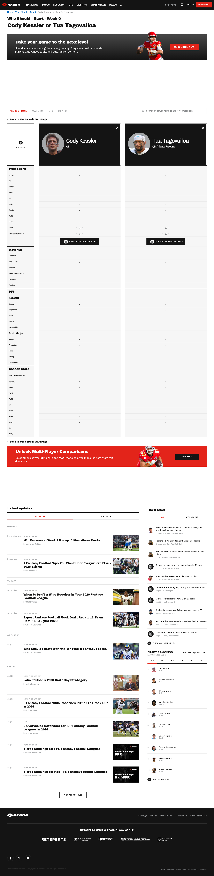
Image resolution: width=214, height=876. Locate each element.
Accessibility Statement (197, 870)
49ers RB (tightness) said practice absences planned (179, 528)
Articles (40, 517)
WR (172, 661)
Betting (82, 5)
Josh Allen (164, 668)
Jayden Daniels (166, 702)
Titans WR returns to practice (177, 632)
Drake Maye (165, 691)
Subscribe (204, 5)
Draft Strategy (32, 676)
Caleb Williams (166, 769)
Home (10, 12)
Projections (18, 111)
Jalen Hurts (164, 713)
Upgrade (187, 457)
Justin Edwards (33, 625)
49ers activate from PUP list (176, 576)
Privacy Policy (181, 870)
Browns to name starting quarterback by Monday (179, 565)
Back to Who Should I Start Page (28, 119)
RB (162, 661)
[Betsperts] (54, 840)
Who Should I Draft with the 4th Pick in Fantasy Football (65, 648)
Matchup (38, 111)
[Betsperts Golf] (165, 840)
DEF (202, 661)
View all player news (164, 643)
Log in (190, 5)
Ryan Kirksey (32, 710)
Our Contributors (198, 816)
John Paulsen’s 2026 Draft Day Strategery (55, 680)
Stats (62, 111)
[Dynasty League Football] (135, 840)
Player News (166, 816)
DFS (51, 111)
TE (182, 661)
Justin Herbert (166, 736)
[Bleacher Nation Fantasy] (82, 840)
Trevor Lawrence (167, 747)
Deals (113, 5)
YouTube (28, 858)
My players (192, 517)
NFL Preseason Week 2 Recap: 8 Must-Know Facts (61, 540)
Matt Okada (31, 570)
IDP (25, 722)
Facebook (10, 858)
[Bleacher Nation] (106, 840)
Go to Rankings (161, 779)
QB (152, 661)
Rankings (32, 5)
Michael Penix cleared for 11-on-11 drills (175, 599)
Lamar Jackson (166, 679)
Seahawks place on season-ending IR (179, 610)
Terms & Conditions (166, 870)
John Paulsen (32, 684)
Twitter (19, 858)
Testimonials (181, 816)
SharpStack (98, 5)
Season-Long (30, 536)
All (162, 517)
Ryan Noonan (32, 733)
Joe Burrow (164, 724)
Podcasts (170, 5)
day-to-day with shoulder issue (180, 587)
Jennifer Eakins (33, 544)
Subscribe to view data (83, 242)
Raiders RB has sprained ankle (178, 541)
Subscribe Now (184, 47)
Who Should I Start (25, 12)
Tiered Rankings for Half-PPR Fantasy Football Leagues (65, 771)
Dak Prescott (165, 758)
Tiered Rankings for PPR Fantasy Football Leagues (61, 748)
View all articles (73, 795)
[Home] (17, 815)
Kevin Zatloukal (33, 753)
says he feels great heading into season (181, 621)
